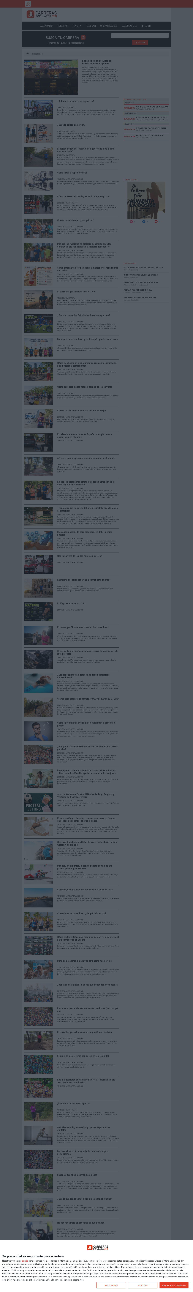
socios (25, 1261)
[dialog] (96, 1266)
